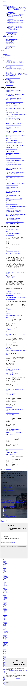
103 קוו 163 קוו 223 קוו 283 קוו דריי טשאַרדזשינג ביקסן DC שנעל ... (14, 124)
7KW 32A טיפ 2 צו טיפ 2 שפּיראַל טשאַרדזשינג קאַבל (14, 316)
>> (6, 469)
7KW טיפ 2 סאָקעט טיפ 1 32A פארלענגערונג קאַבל (13, 433)
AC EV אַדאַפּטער (12, 33)
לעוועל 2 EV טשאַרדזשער (8, 507)
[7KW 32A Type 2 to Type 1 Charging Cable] (15, 350)
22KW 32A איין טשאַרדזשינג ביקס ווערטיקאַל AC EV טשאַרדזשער (14, 102)
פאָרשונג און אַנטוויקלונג (10, 46)
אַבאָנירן (2, 479)
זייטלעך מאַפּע (3, 499)
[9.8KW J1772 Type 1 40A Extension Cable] (15, 450)
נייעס (4, 35)
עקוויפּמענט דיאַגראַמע (10, 44)
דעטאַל (7, 248)
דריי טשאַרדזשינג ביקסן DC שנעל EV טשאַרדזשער (16, 73)
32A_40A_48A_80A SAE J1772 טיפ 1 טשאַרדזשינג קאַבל (15, 298)
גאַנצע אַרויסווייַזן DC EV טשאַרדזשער (16, 14)
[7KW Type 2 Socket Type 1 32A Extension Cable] (15, 430)
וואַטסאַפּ (2, 521)
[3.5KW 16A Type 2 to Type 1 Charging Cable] (15, 410)
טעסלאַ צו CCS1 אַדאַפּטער (8, 517)
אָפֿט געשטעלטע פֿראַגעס (8, 36)
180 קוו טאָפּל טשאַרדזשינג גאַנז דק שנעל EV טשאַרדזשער (14, 139)
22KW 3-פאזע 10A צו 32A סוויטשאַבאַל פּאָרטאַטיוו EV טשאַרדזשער (12, 153)
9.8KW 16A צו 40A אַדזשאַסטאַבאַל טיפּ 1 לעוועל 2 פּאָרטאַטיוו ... (15, 176)
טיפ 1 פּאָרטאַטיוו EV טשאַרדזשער (15, 26)
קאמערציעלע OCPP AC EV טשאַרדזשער (16, 7)
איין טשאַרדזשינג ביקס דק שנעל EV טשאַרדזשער (15, 69)
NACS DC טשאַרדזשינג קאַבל (13, 253)
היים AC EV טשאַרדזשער (13, 9)
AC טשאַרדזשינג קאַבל (13, 29)
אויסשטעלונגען (9, 47)
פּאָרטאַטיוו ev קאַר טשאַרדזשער (13, 501)
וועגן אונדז (5, 37)
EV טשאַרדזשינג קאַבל (10, 28)
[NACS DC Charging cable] (12, 251)
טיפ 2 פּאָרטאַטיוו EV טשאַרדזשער (15, 27)
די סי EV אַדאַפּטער (12, 34)
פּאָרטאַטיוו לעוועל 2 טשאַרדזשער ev (8, 503)
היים (4, 3)
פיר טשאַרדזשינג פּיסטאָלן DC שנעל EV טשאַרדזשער (16, 74)
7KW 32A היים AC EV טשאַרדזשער (15, 108)
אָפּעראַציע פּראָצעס (10, 43)
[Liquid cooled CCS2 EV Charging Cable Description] (15, 273)
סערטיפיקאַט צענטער (10, 40)
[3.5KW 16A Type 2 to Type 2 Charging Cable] (15, 390)
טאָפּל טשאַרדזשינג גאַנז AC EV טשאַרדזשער (17, 8)
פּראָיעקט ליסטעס (9, 42)
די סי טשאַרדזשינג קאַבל (13, 30)
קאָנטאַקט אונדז (6, 48)
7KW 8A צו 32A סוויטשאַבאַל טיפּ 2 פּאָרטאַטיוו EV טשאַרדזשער (15, 222)
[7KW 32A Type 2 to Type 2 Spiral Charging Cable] (15, 313)
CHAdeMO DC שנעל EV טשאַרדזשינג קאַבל (12, 234)
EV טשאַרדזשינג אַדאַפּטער (11, 32)
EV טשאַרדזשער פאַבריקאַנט (9, 506)
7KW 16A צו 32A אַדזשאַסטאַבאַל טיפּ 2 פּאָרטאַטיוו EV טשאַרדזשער (15, 207)
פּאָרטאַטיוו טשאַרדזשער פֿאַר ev (16, 502)
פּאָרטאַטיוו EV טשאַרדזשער (11, 25)
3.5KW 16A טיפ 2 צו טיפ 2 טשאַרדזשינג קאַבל (12, 393)
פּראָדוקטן (5, 5)
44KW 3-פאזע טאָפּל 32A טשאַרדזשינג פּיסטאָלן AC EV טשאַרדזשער (15, 115)
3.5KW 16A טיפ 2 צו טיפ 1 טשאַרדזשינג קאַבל (12, 413)
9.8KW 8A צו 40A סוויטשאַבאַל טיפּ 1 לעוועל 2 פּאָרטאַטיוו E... (15, 184)
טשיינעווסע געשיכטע (10, 41)
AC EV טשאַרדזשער (10, 6)
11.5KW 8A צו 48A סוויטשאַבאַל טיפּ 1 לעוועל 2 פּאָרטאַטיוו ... (15, 161)
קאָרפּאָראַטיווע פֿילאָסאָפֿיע (11, 39)
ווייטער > (9, 469)
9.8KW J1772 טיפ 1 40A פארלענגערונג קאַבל (12, 453)
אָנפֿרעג (10, 248)
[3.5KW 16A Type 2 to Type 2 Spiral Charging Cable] (15, 370)
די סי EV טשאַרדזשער (10, 13)
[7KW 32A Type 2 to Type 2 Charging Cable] (15, 331)
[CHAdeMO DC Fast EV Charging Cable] (15, 231)
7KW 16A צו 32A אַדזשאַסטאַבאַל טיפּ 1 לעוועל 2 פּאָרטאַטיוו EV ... (15, 215)
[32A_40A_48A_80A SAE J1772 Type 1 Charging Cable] (15, 295)
